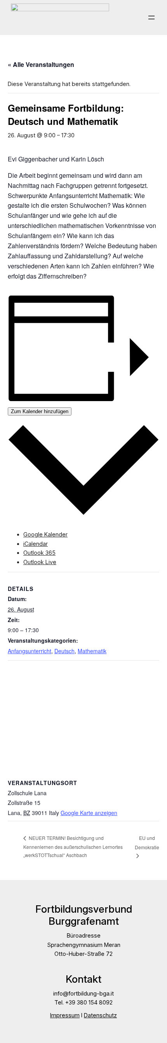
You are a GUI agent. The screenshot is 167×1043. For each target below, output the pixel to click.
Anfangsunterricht (29, 651)
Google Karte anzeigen (89, 813)
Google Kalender (45, 534)
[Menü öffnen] (151, 17)
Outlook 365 (39, 552)
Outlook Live (39, 562)
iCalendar (35, 543)
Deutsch (64, 651)
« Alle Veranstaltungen (41, 64)
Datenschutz (100, 1015)
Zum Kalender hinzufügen (39, 411)
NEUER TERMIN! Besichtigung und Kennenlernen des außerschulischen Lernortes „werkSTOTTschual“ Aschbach (73, 846)
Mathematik (92, 651)
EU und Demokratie (147, 842)
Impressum (65, 1015)
